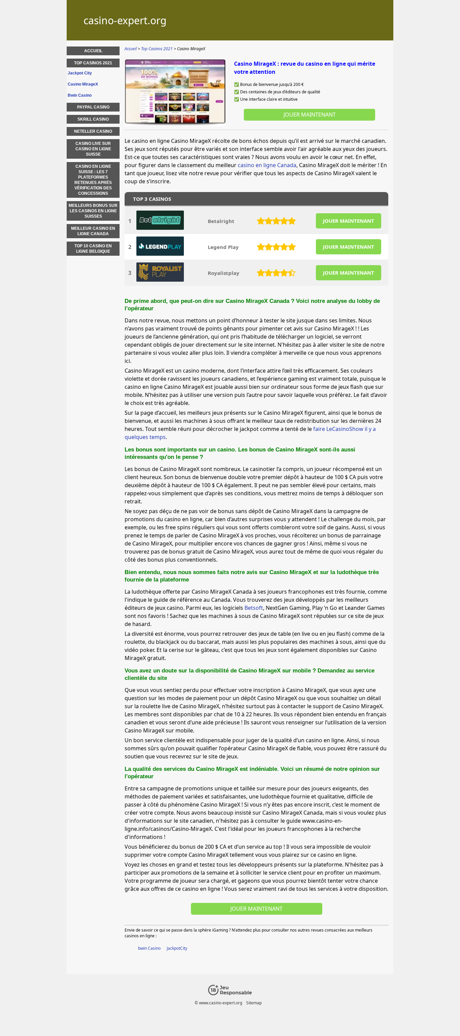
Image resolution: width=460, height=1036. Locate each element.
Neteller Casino (93, 131)
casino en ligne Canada (267, 165)
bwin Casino (149, 948)
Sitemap (254, 1003)
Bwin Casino (80, 95)
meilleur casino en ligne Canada (93, 231)
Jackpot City (80, 73)
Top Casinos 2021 (93, 63)
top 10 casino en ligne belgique (93, 249)
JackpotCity (177, 948)
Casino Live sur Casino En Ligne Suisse (93, 149)
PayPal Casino (93, 107)
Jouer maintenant (310, 114)
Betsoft (253, 607)
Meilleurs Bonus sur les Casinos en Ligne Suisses (93, 211)
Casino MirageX (83, 84)
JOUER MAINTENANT (348, 220)
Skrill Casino (93, 119)
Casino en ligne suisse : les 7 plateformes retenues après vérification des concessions (93, 180)
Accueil (93, 51)
